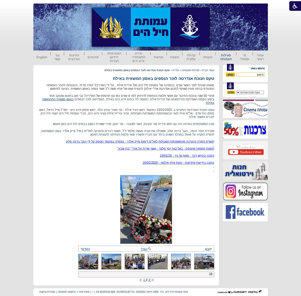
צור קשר (57, 57)
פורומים (93, 57)
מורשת (158, 57)
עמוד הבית (208, 70)
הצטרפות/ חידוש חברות (114, 57)
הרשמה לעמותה (67, 291)
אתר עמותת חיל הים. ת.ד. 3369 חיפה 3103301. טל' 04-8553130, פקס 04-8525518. (141, 291)
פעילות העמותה (226, 57)
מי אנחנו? (244, 57)
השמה (174, 57)
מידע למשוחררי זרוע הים (138, 57)
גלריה (176, 70)
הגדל (144, 249)
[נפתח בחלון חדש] (245, 117)
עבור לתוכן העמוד (218, 8)
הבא (208, 249)
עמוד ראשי (260, 57)
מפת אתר (84, 291)
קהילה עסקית (191, 57)
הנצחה (207, 57)
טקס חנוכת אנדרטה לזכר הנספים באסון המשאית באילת (163, 78)
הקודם (86, 249)
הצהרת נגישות (47, 291)
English (41, 57)
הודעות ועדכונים (74, 57)
